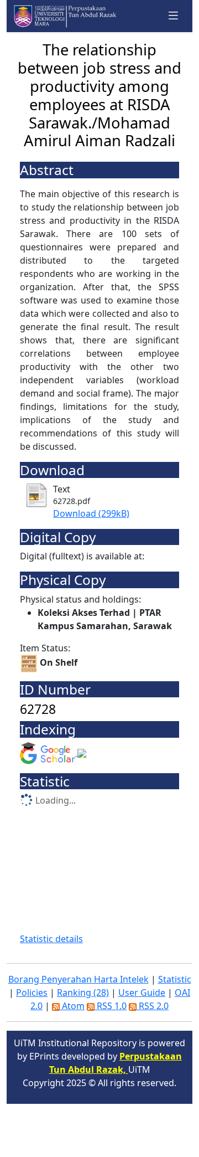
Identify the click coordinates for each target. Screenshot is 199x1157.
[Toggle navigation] (173, 16)
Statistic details (51, 939)
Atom (72, 1006)
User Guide (141, 992)
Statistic (174, 979)
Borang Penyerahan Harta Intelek (78, 979)
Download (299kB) (91, 513)
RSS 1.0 (111, 1006)
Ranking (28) (83, 992)
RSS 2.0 (153, 1006)
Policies (32, 992)
